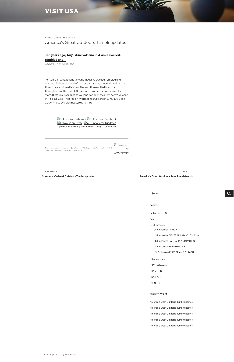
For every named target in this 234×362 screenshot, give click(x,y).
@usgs (82, 102)
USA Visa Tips (157, 271)
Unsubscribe (87, 126)
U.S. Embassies (157, 225)
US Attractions (157, 259)
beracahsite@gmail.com (70, 148)
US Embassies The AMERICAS (169, 246)
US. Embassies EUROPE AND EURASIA (174, 252)
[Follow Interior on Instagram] (72, 119)
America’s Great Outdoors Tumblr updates (171, 301)
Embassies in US (158, 213)
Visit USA (62, 11)
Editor (70, 38)
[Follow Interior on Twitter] (70, 123)
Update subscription (68, 126)
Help (99, 126)
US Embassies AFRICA (165, 229)
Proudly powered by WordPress (60, 354)
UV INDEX (155, 283)
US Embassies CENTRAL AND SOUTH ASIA (176, 235)
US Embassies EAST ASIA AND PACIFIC (174, 241)
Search (153, 219)
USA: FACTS (156, 277)
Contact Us (110, 126)
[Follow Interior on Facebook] (102, 119)
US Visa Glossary (158, 265)
